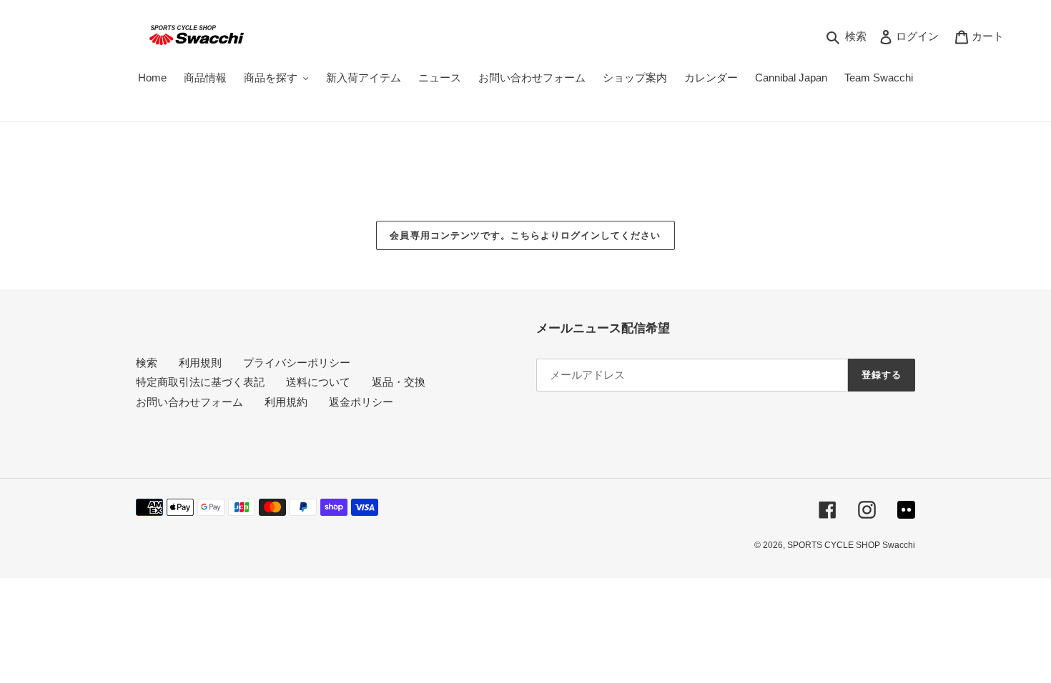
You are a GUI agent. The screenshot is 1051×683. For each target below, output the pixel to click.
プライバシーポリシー (296, 363)
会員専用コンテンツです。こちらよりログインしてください (525, 235)
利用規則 (200, 363)
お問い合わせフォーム (189, 402)
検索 (146, 363)
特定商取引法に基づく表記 (200, 382)
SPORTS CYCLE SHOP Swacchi (851, 545)
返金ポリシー (361, 402)
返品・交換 (398, 382)
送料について (318, 382)
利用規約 (286, 402)
